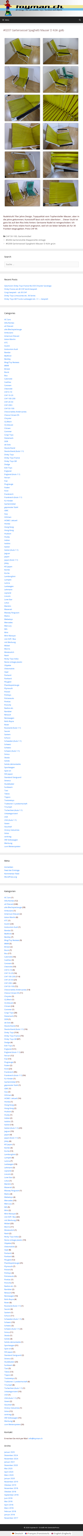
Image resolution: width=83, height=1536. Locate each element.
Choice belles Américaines (15, 411)
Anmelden (8, 867)
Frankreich (8, 494)
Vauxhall (8, 826)
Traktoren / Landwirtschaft (15, 803)
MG (5, 629)
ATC (6, 342)
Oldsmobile (9, 668)
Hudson (7, 533)
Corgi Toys (8, 435)
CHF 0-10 (8, 392)
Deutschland (9, 448)
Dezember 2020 (11, 1465)
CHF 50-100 (11, 236)
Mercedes (8, 622)
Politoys (7, 695)
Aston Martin (9, 339)
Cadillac (7, 382)
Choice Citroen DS (11, 415)
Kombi (7, 570)
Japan (6, 556)
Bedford (7, 355)
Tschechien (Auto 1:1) (13, 810)
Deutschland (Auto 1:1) (14, 451)
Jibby (6, 563)
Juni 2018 (8, 1498)
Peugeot (7, 681)
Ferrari (7, 477)
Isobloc (7, 543)
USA (6, 817)
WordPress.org (10, 877)
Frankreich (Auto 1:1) (13, 497)
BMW (6, 365)
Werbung (8, 843)
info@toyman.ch (35, 1438)
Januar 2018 (9, 1514)
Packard (7, 675)
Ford (6, 490)
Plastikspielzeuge (11, 685)
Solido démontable (12, 764)
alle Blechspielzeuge (13, 329)
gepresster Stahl (11, 507)
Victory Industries (11, 830)
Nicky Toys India (11, 658)
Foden (7, 487)
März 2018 (9, 1508)
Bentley (7, 359)
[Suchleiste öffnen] (80, 20)
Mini (6, 632)
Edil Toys (8, 467)
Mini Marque (10, 635)
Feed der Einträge (11, 870)
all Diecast (8, 326)
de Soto (7, 444)
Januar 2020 (9, 1478)
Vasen (6, 823)
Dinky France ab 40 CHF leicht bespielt (20, 289)
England (7, 471)
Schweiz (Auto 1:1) (12, 751)
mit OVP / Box (10, 639)
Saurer (7, 731)
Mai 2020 (8, 1468)
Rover (6, 724)
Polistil (7, 691)
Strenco (7, 780)
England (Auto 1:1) (12, 474)
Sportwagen (9, 767)
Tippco (7, 797)
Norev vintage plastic (13, 662)
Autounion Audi (11, 349)
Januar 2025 (9, 1452)
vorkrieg (7, 836)
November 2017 (11, 1518)
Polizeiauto (9, 698)
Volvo (6, 833)
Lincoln (7, 596)
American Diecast (11, 336)
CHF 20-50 (8, 402)
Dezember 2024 (11, 1455)
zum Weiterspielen (12, 846)
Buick (6, 372)
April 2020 (8, 1472)
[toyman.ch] (41, 8)
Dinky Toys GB (10, 461)
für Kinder (8, 500)
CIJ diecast (8, 425)
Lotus (6, 602)
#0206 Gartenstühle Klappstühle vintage (26, 240)
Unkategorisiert (11, 813)
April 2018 (8, 1504)
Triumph (8, 807)
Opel (6, 672)
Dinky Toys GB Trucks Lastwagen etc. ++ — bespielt (26, 299)
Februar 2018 (10, 1511)
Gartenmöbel (24, 236)
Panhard (8, 678)
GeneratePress (53, 1527)
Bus (6, 375)
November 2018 (11, 1488)
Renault (7, 714)
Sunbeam (8, 787)
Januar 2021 (9, 1462)
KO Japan (8, 566)
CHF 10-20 (8, 395)
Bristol (7, 369)
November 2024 (11, 1458)
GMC (6, 510)
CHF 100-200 (9, 398)
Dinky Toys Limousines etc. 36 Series (19, 295)
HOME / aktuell (10, 520)
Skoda (7, 757)
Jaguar (7, 553)
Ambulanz (8, 332)
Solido (7, 761)
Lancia (7, 583)
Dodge (7, 464)
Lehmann (8, 589)
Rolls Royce (9, 721)
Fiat (6, 481)
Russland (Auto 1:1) (12, 728)
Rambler (8, 711)
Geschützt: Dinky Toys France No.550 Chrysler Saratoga (27, 286)
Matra (7, 616)
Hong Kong (9, 527)
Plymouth (8, 688)
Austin (7, 346)
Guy (6, 514)
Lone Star (8, 599)
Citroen (7, 428)
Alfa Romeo (9, 323)
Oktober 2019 (10, 1485)
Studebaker (9, 784)
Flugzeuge (8, 484)
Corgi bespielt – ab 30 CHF (15, 292)
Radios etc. (9, 708)
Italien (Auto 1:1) (11, 550)
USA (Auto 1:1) (10, 820)
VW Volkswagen (11, 840)
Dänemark (8, 438)
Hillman (7, 517)
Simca (7, 754)
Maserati (8, 609)
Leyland (7, 593)
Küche (7, 573)
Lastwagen (9, 586)
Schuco (7, 738)
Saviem (7, 734)
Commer (8, 431)
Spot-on (7, 770)
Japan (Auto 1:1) (11, 560)
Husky (7, 537)
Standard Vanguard (12, 777)
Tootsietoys (9, 800)
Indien (7, 540)
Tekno (7, 793)
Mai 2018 (8, 1501)
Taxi (6, 790)
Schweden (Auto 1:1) (13, 741)
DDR (6, 441)
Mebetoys (8, 619)
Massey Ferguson (11, 612)
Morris (7, 649)
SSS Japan (8, 774)
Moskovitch (9, 652)
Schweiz (7, 744)
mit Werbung (10, 642)
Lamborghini (9, 576)
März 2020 (9, 1475)
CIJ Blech (8, 421)
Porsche (7, 705)
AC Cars (7, 319)
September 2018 (11, 1495)
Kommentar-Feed (11, 873)
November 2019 (11, 1481)
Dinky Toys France (12, 458)
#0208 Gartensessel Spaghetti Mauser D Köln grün (30, 243)
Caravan (7, 385)
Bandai (7, 352)
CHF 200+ (8, 405)
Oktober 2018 (10, 1491)
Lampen (7, 579)
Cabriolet (8, 378)
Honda (7, 523)
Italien (7, 547)
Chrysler (7, 418)
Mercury (8, 626)
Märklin (7, 606)
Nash (6, 655)
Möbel (7, 645)
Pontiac (7, 701)
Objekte (7, 665)
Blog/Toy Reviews (11, 362)
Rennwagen (9, 718)
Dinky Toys (9, 454)
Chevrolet (8, 388)
